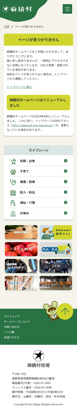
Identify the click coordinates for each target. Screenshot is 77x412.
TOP (6, 26)
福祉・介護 (27, 202)
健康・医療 (27, 181)
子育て (24, 171)
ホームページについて (17, 321)
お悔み (24, 213)
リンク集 (9, 332)
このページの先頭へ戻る (65, 311)
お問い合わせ (12, 326)
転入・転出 (27, 192)
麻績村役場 (38, 365)
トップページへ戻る (19, 87)
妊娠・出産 (27, 160)
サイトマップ (12, 316)
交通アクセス (11, 337)
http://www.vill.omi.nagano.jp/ (32, 125)
